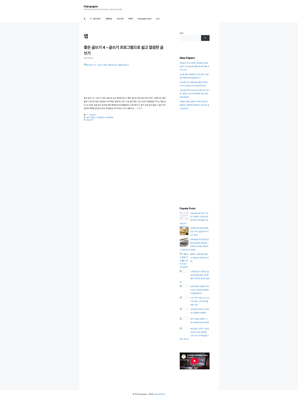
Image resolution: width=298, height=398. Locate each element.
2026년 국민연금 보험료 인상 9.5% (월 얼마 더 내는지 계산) (199, 231)
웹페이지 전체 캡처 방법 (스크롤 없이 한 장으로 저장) (199, 257)
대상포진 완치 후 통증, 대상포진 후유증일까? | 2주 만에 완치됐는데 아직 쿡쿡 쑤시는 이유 (194, 66)
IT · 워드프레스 (95, 19)
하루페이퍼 (109, 117)
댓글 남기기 (90, 120)
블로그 (93, 117)
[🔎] (205, 38)
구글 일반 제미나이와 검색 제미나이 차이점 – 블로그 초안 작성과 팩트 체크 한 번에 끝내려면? (194, 93)
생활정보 (109, 19)
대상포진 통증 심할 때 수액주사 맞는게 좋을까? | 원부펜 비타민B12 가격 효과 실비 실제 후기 (194, 105)
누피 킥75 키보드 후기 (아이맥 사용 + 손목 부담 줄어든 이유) (199, 301)
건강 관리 (120, 19)
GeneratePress (159, 394)
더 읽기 (139, 108)
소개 (157, 19)
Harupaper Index (144, 19)
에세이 (130, 19)
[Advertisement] (195, 157)
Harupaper (91, 6)
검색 (181, 33)
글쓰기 (88, 117)
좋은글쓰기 (102, 117)
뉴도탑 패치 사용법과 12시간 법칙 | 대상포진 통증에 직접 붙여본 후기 (199, 290)
